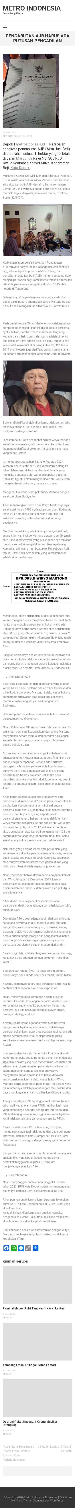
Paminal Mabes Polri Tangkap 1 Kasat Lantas (33, 1308)
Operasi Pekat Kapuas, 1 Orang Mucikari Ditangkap (30, 1423)
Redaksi (7, 1318)
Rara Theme (24, 1500)
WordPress (57, 1500)
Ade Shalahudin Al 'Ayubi (18, 136)
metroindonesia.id (30, 144)
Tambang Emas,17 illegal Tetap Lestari (29, 1365)
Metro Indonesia (32, 8)
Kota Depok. (20, 168)
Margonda (24, 158)
